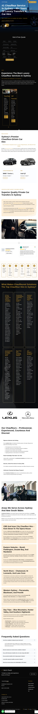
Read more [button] (22, 255)
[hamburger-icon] (26, 2)
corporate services (7, 204)
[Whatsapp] (2, 711)
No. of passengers (9, 54)
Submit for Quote (10, 59)
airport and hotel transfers (17, 203)
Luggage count (14, 54)
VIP (29, 209)
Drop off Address (3, 54)
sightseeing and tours (22, 208)
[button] (19, 640)
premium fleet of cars (9, 148)
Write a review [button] (9, 253)
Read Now (5, 121)
